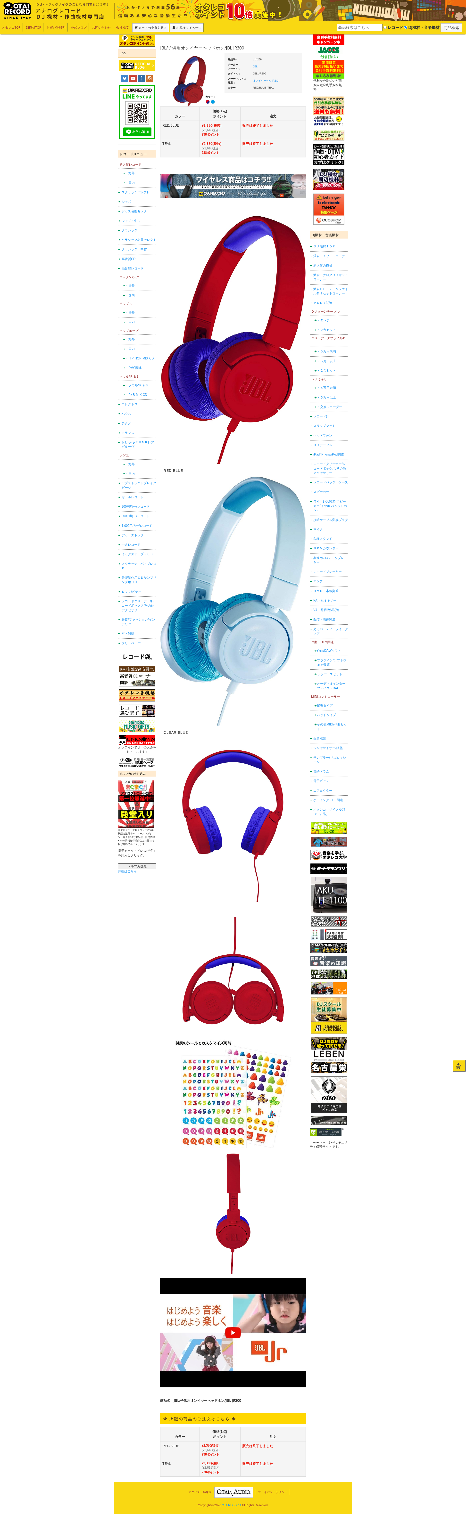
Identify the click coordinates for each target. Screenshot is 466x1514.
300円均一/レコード (136, 506)
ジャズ (126, 201)
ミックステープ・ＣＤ (137, 554)
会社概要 (122, 27)
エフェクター (322, 790)
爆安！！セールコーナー (330, 256)
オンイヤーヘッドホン (266, 80)
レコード (395, 27)
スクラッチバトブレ (136, 192)
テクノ (126, 423)
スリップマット (324, 426)
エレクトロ (129, 404)
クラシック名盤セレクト (139, 240)
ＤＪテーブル (322, 445)
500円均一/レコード (136, 516)
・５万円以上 (326, 361)
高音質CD (128, 259)
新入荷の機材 (322, 265)
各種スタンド (322, 539)
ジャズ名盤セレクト (136, 211)
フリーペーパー (133, 643)
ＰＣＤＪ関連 (322, 303)
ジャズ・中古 (131, 221)
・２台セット (326, 330)
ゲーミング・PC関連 (328, 800)
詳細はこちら (127, 871)
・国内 (130, 183)
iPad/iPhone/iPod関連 (328, 454)
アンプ (318, 581)
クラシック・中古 (134, 249)
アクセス (194, 1492)
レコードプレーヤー (327, 572)
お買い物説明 (56, 27)
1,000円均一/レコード (137, 526)
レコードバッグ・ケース (330, 482)
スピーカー (321, 492)
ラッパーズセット (329, 674)
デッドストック (133, 535)
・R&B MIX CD (136, 395)
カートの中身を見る (152, 27)
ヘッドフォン (322, 435)
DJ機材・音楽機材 (423, 27)
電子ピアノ (321, 781)
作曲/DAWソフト (329, 650)
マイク (318, 529)
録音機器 (319, 738)
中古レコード (131, 544)
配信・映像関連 (324, 619)
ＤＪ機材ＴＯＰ (324, 246)
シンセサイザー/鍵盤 (328, 748)
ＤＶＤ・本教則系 (326, 591)
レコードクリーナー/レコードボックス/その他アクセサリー (138, 605)
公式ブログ (79, 27)
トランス (128, 433)
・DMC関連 (133, 368)
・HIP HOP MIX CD (139, 358)
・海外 (130, 173)
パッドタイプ (326, 715)
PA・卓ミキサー (324, 600)
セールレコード (133, 497)
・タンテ (323, 320)
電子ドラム (321, 771)
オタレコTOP (11, 27)
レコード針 (321, 416)
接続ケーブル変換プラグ (330, 520)
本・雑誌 (128, 633)
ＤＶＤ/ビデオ (131, 592)
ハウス (126, 413)
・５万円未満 (326, 351)
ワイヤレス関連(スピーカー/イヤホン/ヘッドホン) (330, 506)
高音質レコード (133, 268)
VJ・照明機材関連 (326, 610)
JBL (255, 66)
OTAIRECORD (231, 1505)
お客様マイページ (188, 27)
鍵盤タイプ (325, 705)
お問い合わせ (101, 27)
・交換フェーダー (329, 407)
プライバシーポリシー (272, 1492)
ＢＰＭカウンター (326, 548)
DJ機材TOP (33, 27)
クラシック (129, 230)
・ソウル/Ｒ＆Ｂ (136, 385)
